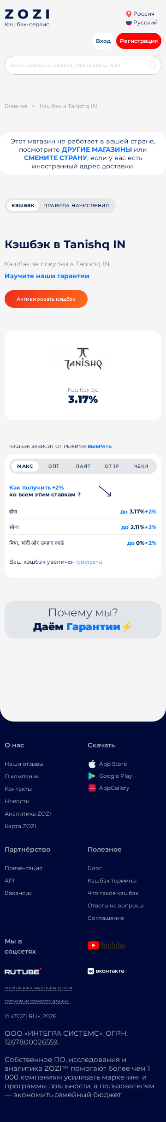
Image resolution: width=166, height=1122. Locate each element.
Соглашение (106, 917)
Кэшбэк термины (112, 880)
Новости (17, 801)
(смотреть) (89, 562)
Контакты (18, 788)
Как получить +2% (45, 491)
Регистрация (139, 40)
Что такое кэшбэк (113, 892)
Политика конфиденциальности (38, 988)
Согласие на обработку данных (37, 1001)
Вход (103, 40)
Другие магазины (97, 149)
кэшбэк (23, 206)
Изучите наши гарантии (47, 276)
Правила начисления (76, 206)
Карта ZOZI (20, 826)
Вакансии (19, 892)
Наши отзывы (24, 763)
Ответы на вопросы (115, 905)
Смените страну (55, 158)
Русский (145, 22)
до (124, 511)
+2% (151, 511)
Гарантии (93, 627)
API (10, 880)
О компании (22, 776)
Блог (95, 868)
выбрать (100, 446)
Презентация (23, 868)
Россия (143, 13)
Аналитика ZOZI (28, 813)
